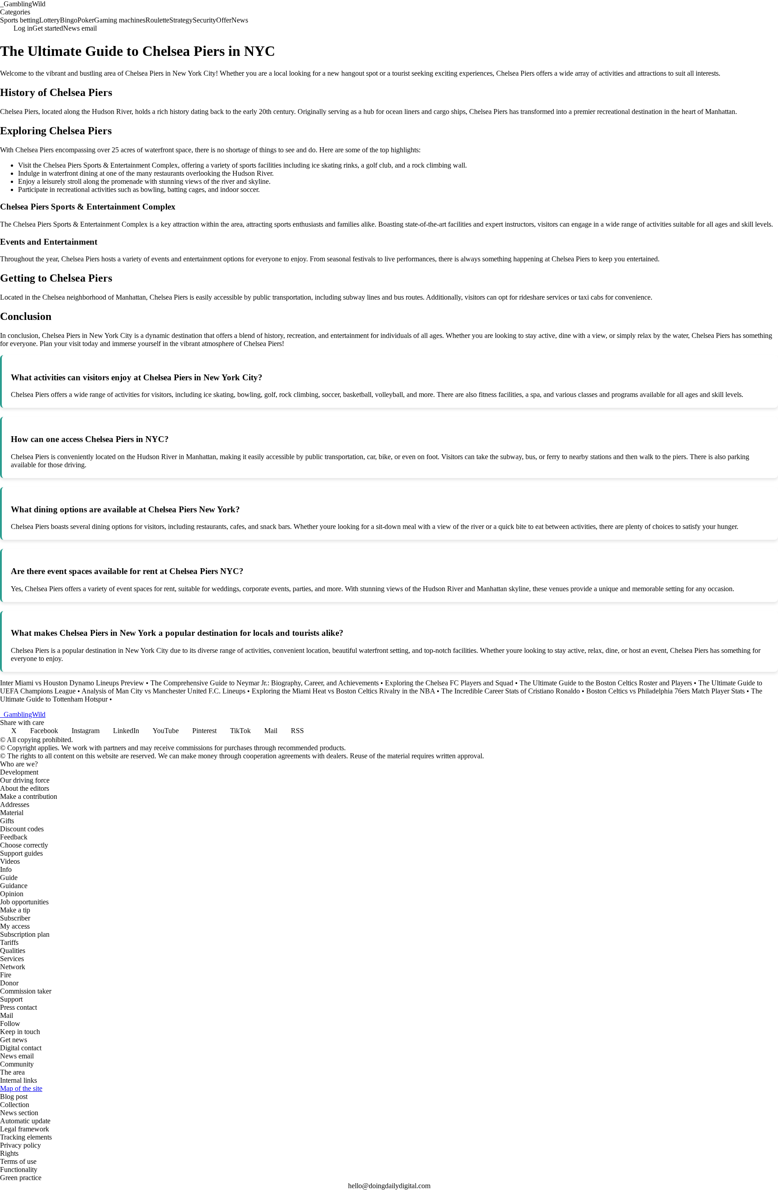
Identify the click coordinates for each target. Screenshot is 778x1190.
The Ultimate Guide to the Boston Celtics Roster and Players (606, 683)
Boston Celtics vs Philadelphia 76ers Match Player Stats (665, 691)
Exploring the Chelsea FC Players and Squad (449, 683)
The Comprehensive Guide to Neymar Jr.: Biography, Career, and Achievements (264, 683)
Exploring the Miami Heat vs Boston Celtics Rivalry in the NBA (343, 691)
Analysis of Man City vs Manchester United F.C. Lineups (163, 691)
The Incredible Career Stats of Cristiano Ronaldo (510, 691)
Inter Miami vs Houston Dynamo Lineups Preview (72, 683)
